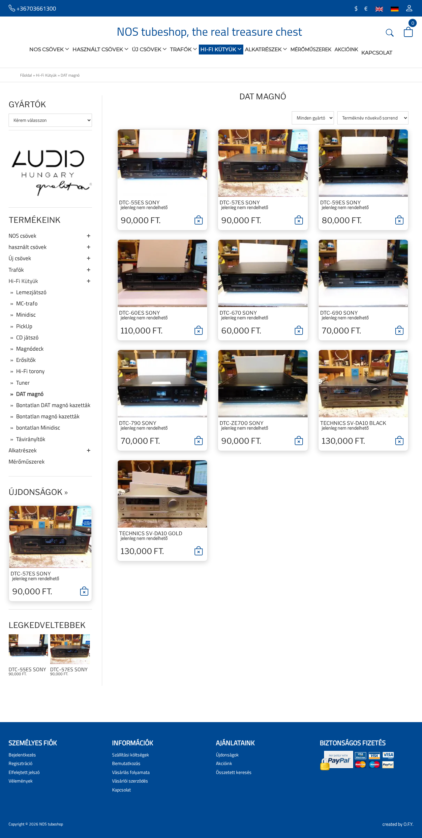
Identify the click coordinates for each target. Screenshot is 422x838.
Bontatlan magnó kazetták (47, 416)
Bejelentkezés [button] (22, 754)
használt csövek (98, 49)
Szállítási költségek (130, 754)
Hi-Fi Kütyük (218, 49)
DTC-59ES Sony (340, 202)
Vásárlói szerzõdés (130, 780)
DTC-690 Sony (339, 313)
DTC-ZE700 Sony (241, 423)
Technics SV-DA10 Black (353, 423)
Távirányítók (30, 439)
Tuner (23, 382)
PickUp (24, 326)
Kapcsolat (376, 53)
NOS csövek (47, 49)
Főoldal (26, 75)
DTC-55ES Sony (27, 669)
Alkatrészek (264, 49)
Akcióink (346, 49)
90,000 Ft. (32, 591)
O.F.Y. (408, 824)
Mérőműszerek (310, 49)
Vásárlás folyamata (131, 772)
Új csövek (147, 49)
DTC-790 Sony (137, 423)
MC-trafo (27, 303)
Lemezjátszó (31, 292)
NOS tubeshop (51, 824)
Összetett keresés (234, 772)
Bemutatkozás (126, 763)
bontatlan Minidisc (38, 427)
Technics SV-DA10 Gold (150, 533)
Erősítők (26, 360)
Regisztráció (20, 763)
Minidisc (26, 314)
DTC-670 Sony (238, 313)
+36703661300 (35, 8)
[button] (409, 8)
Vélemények (21, 780)
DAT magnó (70, 75)
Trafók (181, 49)
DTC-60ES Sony (139, 313)
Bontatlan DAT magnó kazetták (53, 405)
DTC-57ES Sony (31, 574)
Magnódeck (30, 348)
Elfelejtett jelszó (24, 772)
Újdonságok (36, 492)
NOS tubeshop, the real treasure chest (209, 31)
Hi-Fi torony (30, 371)
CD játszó (27, 337)
